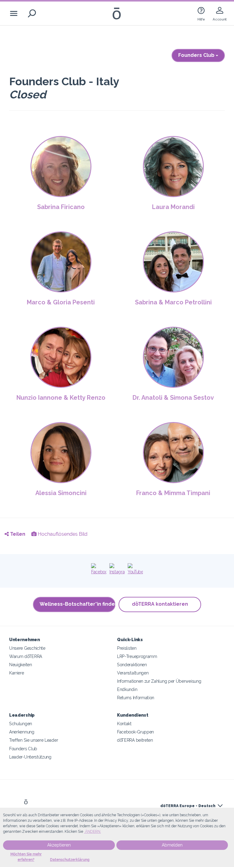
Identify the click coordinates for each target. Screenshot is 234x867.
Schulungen (20, 723)
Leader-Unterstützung (30, 756)
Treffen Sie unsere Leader (33, 740)
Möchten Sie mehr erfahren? (26, 857)
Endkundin (127, 689)
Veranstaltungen (132, 672)
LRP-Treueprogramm (137, 656)
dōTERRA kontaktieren (160, 604)
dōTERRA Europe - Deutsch (187, 806)
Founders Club (197, 55)
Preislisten (126, 648)
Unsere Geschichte (27, 648)
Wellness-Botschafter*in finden (77, 604)
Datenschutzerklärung (70, 860)
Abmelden (172, 845)
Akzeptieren (59, 845)
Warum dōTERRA (25, 656)
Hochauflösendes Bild (62, 534)
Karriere (16, 672)
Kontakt (124, 723)
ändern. (92, 831)
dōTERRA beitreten (135, 740)
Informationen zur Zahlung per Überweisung (159, 681)
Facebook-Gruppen (135, 731)
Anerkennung (21, 731)
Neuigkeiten (20, 664)
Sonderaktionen (132, 664)
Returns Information (135, 697)
